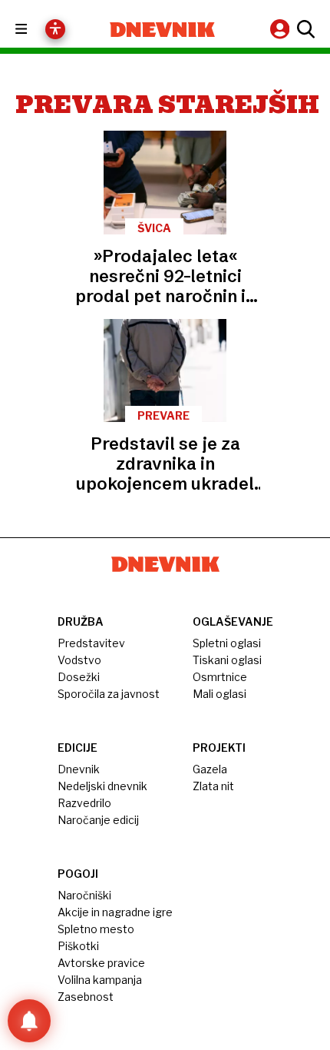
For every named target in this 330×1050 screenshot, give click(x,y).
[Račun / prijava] (281, 28)
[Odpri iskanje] (304, 29)
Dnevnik (79, 769)
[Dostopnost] (55, 29)
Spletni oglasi (227, 643)
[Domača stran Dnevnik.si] (162, 29)
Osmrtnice (220, 676)
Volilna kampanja (100, 979)
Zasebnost (86, 996)
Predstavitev (91, 643)
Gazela (210, 769)
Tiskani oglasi (227, 659)
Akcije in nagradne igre (115, 912)
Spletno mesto (96, 928)
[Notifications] (29, 1020)
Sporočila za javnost (109, 693)
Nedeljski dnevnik (102, 785)
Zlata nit (213, 785)
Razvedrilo (84, 802)
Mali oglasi (219, 693)
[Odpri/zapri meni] (34, 29)
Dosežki (79, 676)
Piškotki (78, 945)
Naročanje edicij (98, 819)
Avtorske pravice (101, 962)
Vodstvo (79, 659)
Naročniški (84, 895)
